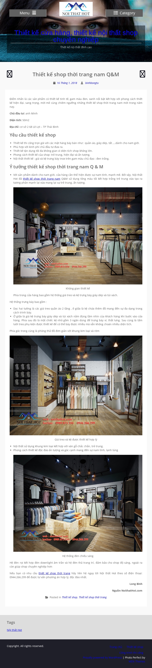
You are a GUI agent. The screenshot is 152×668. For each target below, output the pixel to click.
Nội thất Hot (14, 630)
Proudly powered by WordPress (102, 657)
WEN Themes (137, 661)
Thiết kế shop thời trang (93, 597)
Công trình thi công (131, 652)
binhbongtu (92, 83)
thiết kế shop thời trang (54, 573)
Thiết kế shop (69, 597)
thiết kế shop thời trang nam (41, 178)
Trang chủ (116, 647)
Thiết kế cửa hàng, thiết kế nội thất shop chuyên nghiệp (76, 36)
